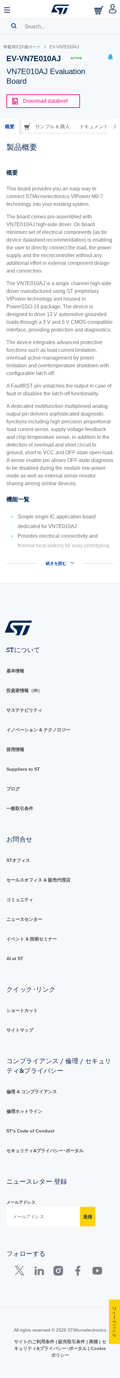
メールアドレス (21, 1202)
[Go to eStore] (99, 10)
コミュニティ (19, 899)
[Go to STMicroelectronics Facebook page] (77, 1272)
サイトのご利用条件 (35, 1341)
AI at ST (14, 958)
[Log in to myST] (113, 9)
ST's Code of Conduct (30, 1130)
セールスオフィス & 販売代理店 (38, 879)
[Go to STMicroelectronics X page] (21, 1272)
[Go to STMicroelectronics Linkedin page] (39, 1272)
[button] (7, 9)
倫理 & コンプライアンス (31, 1091)
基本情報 (15, 670)
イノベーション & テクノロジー (38, 729)
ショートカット (22, 1010)
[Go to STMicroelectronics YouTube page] (97, 1272)
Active (76, 58)
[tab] (9, 126)
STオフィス (18, 860)
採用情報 (15, 749)
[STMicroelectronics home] (60, 9)
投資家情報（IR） (24, 690)
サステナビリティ (24, 710)
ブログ (13, 788)
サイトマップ (19, 1030)
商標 (93, 1341)
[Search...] (13, 26)
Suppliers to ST (23, 769)
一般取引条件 (19, 808)
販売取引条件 (71, 1341)
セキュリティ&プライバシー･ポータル (45, 1150)
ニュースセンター (24, 919)
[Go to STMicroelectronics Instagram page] (58, 1272)
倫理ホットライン (24, 1111)
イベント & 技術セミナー (31, 938)
